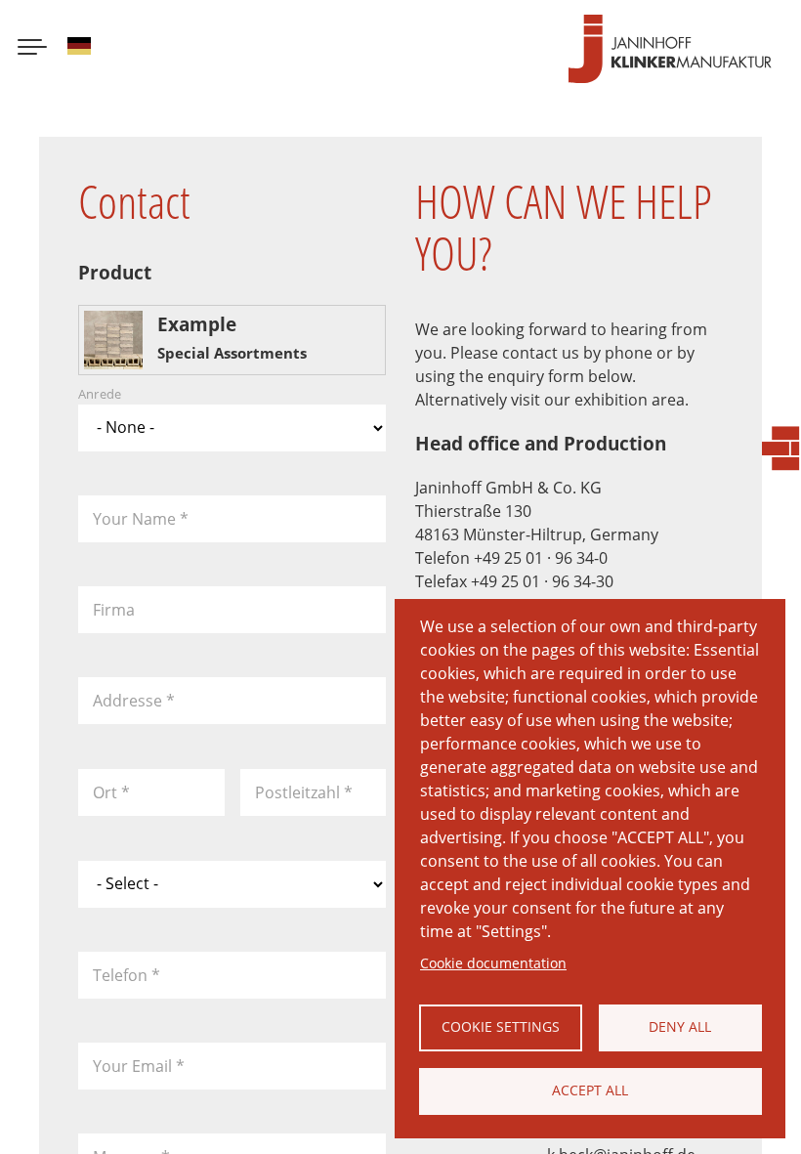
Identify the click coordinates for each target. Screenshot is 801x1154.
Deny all (680, 1026)
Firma (114, 609)
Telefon (126, 975)
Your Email (139, 1066)
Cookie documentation (493, 963)
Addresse (134, 700)
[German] (79, 49)
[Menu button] (32, 49)
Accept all (590, 1090)
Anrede (99, 395)
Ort (111, 792)
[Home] (670, 49)
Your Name (141, 519)
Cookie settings (501, 1026)
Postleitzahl (304, 792)
